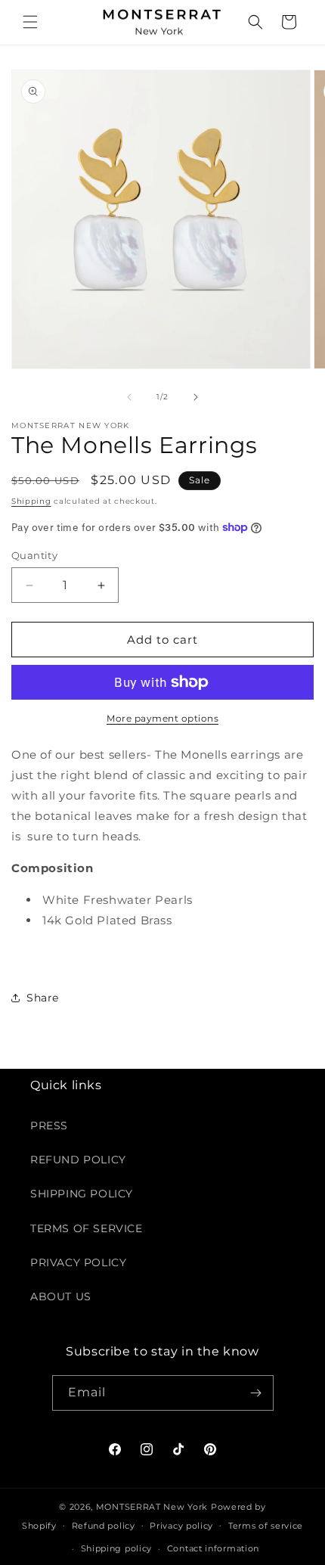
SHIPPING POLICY (81, 1193)
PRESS (49, 1125)
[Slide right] (195, 397)
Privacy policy (181, 1525)
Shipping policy (117, 1548)
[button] (30, 22)
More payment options (162, 718)
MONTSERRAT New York (152, 1506)
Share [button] (42, 998)
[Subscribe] (256, 1393)
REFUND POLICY (78, 1159)
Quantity (34, 555)
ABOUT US (60, 1296)
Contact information (213, 1548)
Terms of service (265, 1525)
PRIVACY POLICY (78, 1262)
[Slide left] (129, 397)
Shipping (31, 501)
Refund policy (103, 1525)
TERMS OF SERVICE (86, 1228)
